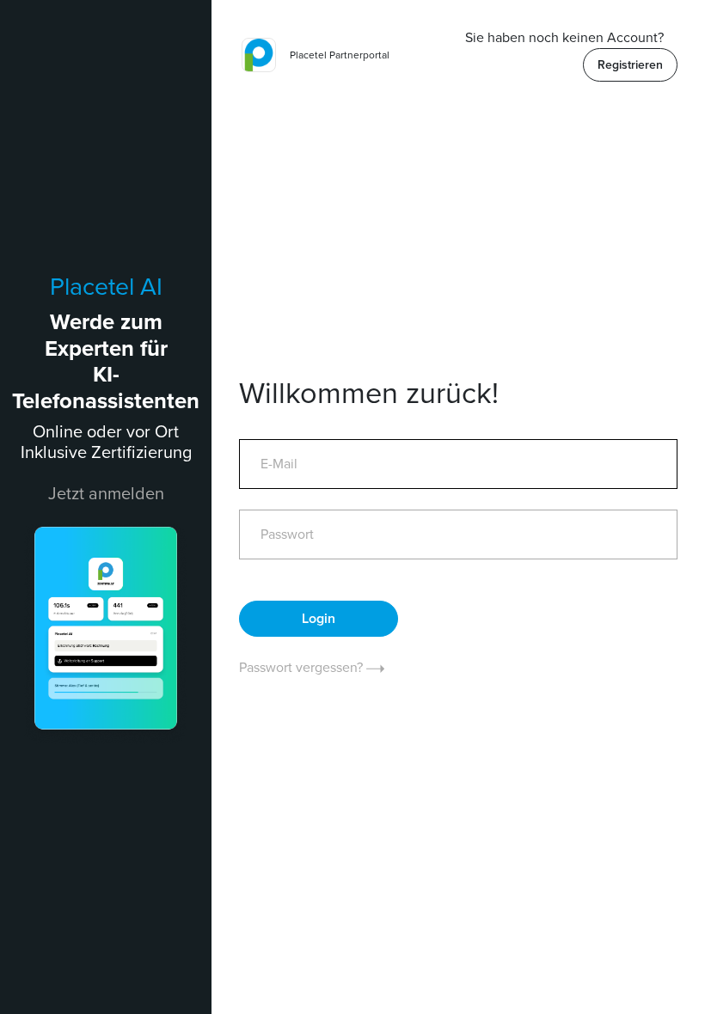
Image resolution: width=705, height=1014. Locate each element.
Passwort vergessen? (302, 667)
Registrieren (630, 65)
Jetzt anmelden (106, 494)
